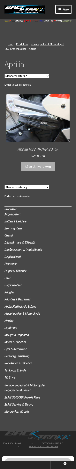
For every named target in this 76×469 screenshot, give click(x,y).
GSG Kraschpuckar (15, 49)
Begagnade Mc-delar (17, 390)
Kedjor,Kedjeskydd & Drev (20, 306)
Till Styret (10, 377)
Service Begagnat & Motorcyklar (24, 385)
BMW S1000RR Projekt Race (22, 397)
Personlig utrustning (16, 356)
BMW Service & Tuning (18, 404)
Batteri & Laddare (15, 221)
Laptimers (10, 328)
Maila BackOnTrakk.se (43, 446)
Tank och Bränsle (15, 370)
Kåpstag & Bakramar (17, 299)
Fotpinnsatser (13, 285)
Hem (10, 44)
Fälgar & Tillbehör (15, 271)
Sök (38, 465)
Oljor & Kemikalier (15, 349)
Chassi (8, 235)
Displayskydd (12, 257)
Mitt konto (12, 465)
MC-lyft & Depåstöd (16, 335)
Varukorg (58, 463)
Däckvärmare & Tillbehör (19, 242)
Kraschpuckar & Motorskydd (47, 44)
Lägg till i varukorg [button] (38, 166)
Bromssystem (13, 228)
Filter (7, 278)
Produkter (22, 44)
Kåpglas (9, 292)
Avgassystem (12, 214)
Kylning (8, 320)
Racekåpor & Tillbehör (18, 363)
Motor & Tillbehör (15, 342)
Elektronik (10, 264)
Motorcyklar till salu (16, 411)
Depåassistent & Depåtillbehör (23, 250)
